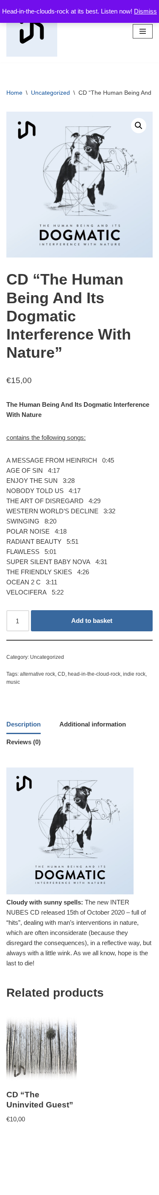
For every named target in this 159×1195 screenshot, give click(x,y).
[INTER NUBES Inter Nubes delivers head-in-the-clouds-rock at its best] (31, 31)
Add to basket (91, 620)
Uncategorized (50, 92)
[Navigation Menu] (143, 31)
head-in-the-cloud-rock (94, 674)
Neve (43, 1186)
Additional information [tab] (92, 724)
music (13, 682)
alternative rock (37, 674)
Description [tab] (23, 724)
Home (14, 92)
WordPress (107, 1186)
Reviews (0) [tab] (23, 742)
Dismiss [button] (145, 11)
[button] (138, 125)
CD (61, 674)
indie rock (134, 674)
